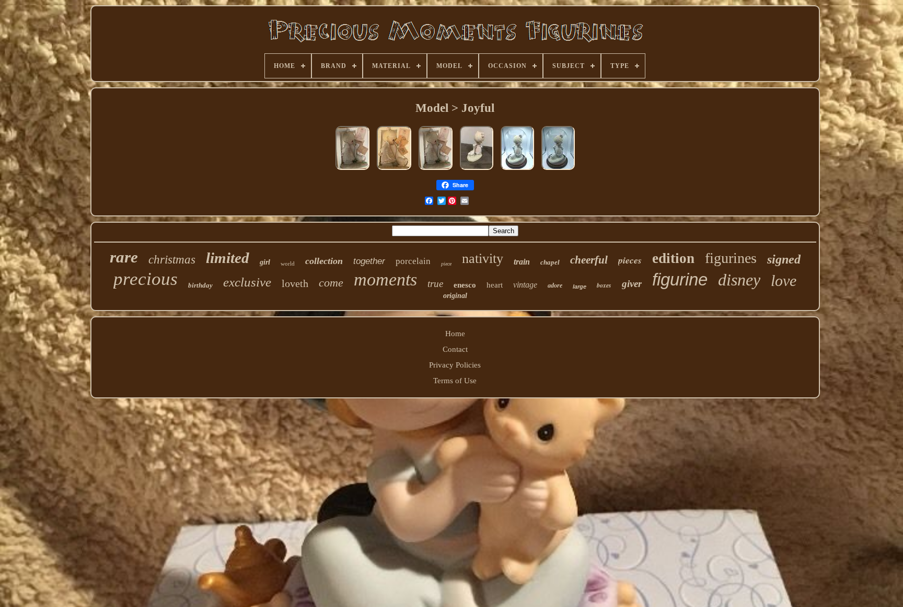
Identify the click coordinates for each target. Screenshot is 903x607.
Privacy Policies (455, 365)
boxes (604, 285)
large (579, 286)
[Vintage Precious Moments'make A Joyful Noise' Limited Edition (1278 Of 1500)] (517, 170)
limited (227, 257)
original (455, 296)
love (783, 280)
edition (673, 258)
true (435, 283)
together (369, 261)
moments (385, 279)
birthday (200, 285)
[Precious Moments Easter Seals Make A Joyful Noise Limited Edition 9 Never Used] (394, 170)
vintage (525, 284)
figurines (731, 258)
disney (739, 279)
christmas (171, 259)
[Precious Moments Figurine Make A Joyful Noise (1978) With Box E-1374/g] (476, 170)
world (288, 263)
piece (446, 264)
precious (145, 279)
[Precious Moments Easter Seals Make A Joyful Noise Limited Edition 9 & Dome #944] (435, 170)
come (331, 282)
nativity (482, 258)
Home (455, 333)
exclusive (247, 282)
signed (784, 259)
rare (124, 257)
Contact (455, 349)
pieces (630, 260)
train (522, 261)
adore (555, 285)
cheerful (589, 260)
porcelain (413, 261)
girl (265, 262)
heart (495, 285)
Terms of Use (455, 380)
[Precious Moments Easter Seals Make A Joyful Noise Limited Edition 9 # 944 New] (352, 170)
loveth (295, 283)
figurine (680, 279)
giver (632, 283)
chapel (550, 262)
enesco (465, 285)
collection (324, 261)
